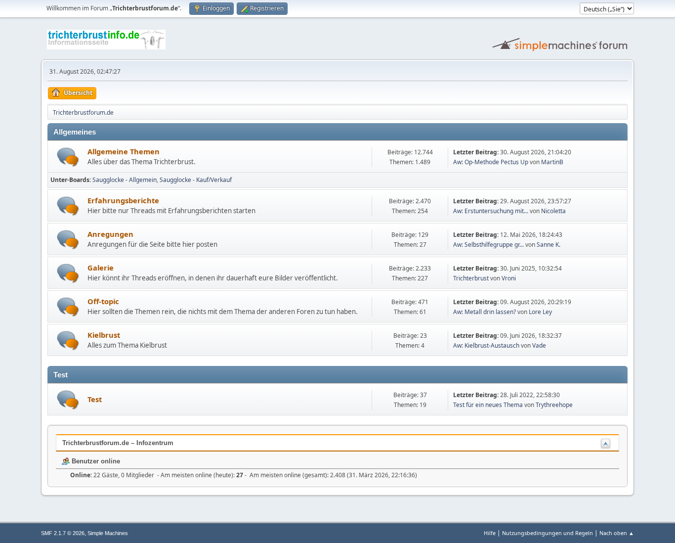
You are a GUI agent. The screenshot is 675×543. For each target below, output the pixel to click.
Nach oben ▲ (616, 533)
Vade (539, 345)
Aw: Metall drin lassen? (484, 312)
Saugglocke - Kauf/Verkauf (196, 180)
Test (94, 399)
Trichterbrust (471, 278)
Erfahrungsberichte (123, 200)
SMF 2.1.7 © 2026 (62, 533)
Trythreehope (554, 405)
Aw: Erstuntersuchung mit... (490, 211)
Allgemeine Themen (123, 151)
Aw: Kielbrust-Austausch (486, 345)
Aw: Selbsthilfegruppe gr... (488, 244)
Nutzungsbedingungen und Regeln (547, 533)
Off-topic (103, 301)
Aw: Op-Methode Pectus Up (490, 162)
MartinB (552, 162)
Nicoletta (553, 211)
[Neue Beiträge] (68, 157)
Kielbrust (103, 335)
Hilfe (490, 533)
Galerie (100, 267)
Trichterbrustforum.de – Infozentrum (117, 443)
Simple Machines (107, 533)
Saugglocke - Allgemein (124, 180)
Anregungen (110, 234)
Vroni (509, 278)
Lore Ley (540, 312)
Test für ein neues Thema (488, 405)
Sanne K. (548, 244)
